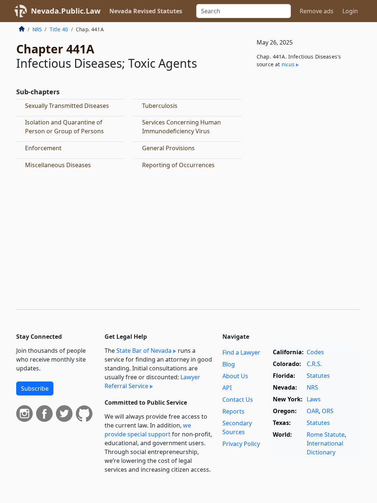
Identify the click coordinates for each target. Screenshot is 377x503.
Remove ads (317, 11)
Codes (315, 352)
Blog (228, 364)
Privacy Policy (241, 444)
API (227, 388)
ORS (328, 411)
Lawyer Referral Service (152, 381)
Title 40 (59, 29)
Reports (233, 411)
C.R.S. (314, 364)
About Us (235, 376)
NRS (37, 29)
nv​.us (288, 64)
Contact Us (237, 399)
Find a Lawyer (241, 352)
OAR (313, 411)
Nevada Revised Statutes (145, 11)
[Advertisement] (305, 131)
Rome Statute (326, 434)
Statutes (318, 376)
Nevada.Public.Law (66, 11)
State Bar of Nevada (144, 351)
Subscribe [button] (35, 388)
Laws (314, 399)
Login (350, 11)
